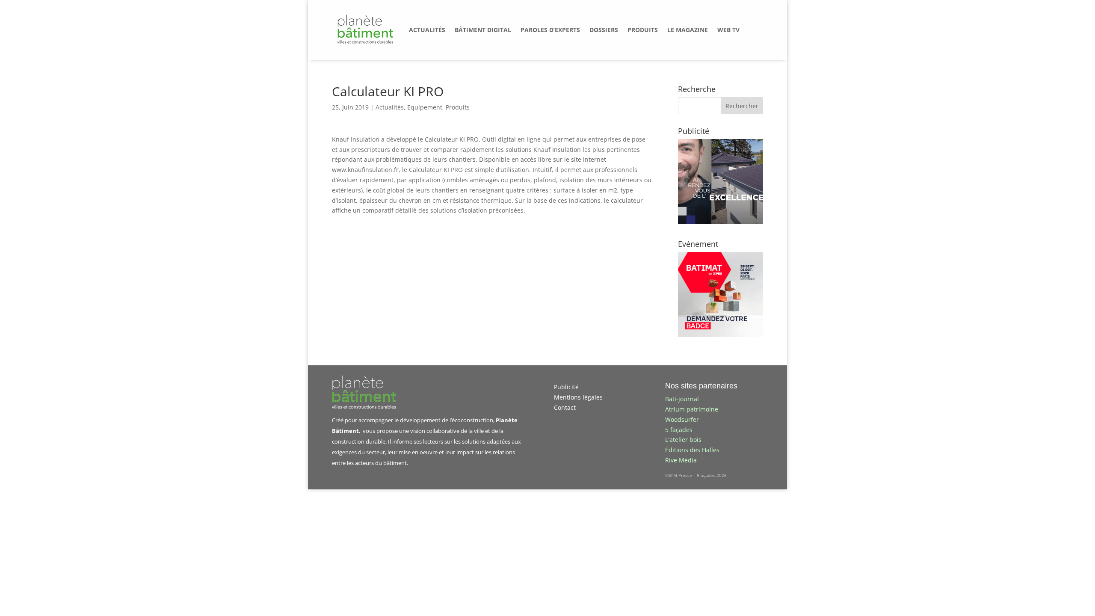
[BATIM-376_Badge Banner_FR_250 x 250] (720, 335)
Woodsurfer (682, 419)
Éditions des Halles (692, 450)
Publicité (566, 387)
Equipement (424, 107)
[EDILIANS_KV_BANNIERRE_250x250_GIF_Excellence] (720, 222)
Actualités (390, 107)
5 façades (679, 430)
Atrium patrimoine (691, 409)
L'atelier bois (683, 439)
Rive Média (681, 460)
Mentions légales (578, 397)
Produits (458, 107)
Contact (565, 407)
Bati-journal (682, 399)
